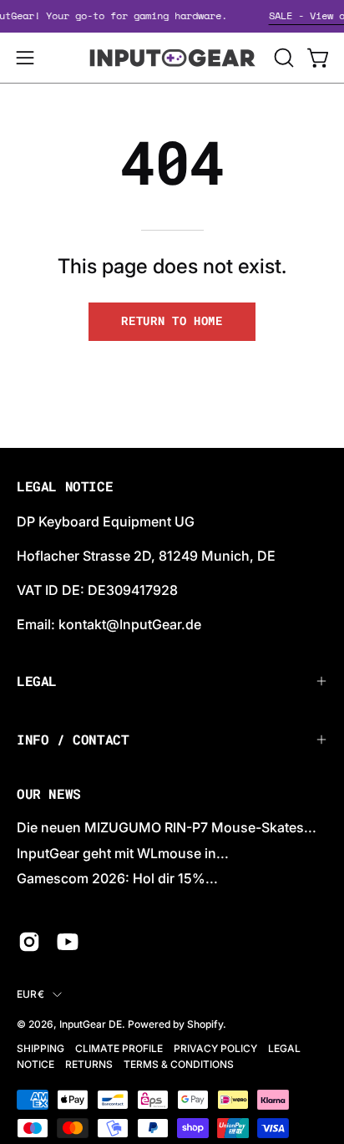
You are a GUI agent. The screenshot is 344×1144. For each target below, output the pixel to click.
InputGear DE (90, 1024)
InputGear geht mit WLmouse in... (123, 853)
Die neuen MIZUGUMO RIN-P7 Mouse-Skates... (166, 827)
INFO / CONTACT (73, 739)
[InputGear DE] (172, 57)
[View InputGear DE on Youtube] (67, 941)
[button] (282, 57)
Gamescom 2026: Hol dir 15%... (117, 878)
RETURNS (89, 1064)
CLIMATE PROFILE (119, 1048)
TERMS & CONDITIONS (179, 1064)
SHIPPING (40, 1048)
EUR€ (30, 994)
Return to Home (172, 320)
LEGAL (37, 680)
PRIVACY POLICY (215, 1048)
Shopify (205, 1024)
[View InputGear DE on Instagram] (29, 941)
